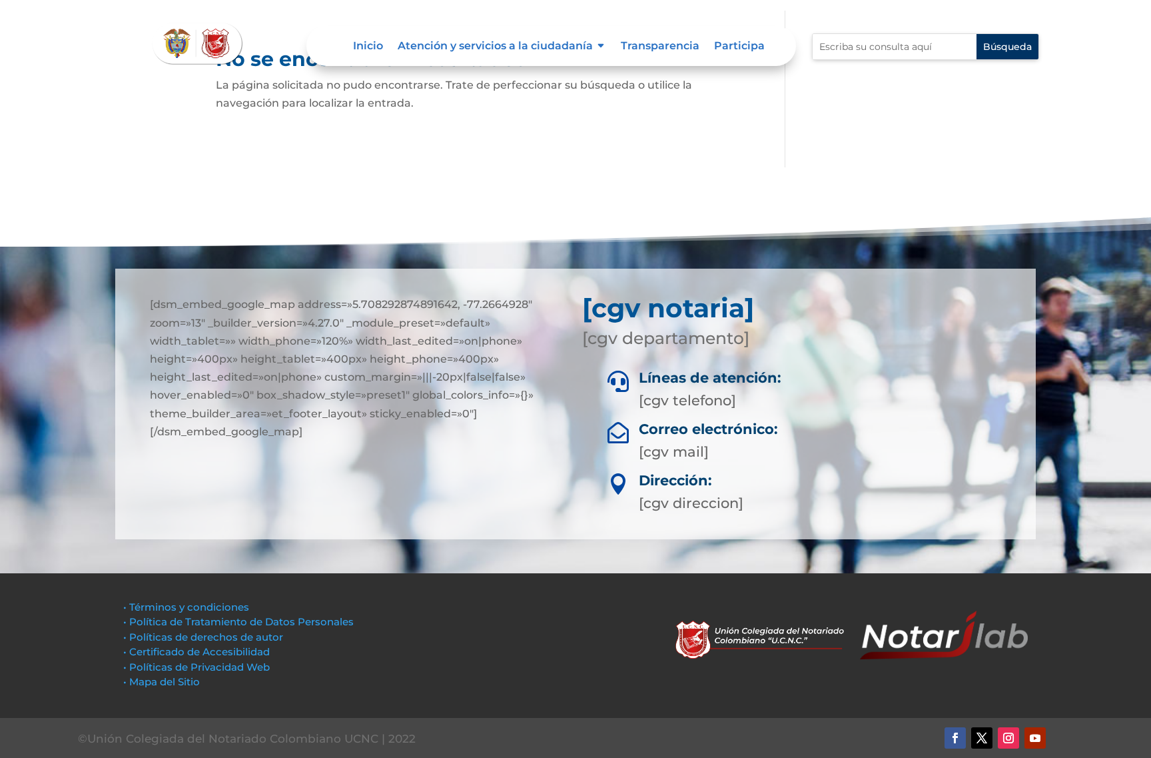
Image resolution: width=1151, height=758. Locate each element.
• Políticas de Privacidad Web (196, 667)
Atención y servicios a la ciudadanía (495, 46)
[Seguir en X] (981, 738)
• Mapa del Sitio (162, 681)
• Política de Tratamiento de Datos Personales (238, 621)
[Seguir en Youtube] (1035, 738)
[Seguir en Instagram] (1008, 738)
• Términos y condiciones (186, 607)
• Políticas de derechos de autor (203, 637)
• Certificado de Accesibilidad (196, 651)
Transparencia (660, 46)
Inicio (368, 46)
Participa (739, 46)
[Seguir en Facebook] (955, 738)
